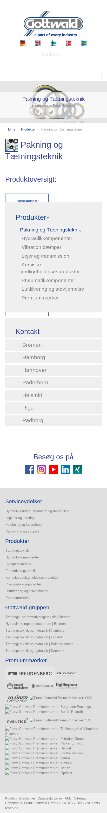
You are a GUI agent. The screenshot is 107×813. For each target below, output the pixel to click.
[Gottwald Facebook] (29, 469)
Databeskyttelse (50, 798)
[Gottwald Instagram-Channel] (41, 469)
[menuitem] (23, 43)
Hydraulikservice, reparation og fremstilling (37, 511)
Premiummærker (18, 598)
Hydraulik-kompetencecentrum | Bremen (35, 624)
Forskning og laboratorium (24, 525)
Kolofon (11, 798)
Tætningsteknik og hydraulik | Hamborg (34, 630)
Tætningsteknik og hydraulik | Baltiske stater (39, 644)
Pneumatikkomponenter (23, 584)
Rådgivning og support (22, 531)
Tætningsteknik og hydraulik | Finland (33, 637)
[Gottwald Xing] (77, 469)
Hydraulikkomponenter (22, 557)
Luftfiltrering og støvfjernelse (26, 591)
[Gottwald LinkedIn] (65, 469)
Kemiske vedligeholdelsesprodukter (32, 577)
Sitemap (80, 798)
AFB (68, 798)
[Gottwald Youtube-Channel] (53, 469)
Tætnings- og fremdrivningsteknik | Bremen (37, 617)
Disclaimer (27, 798)
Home (10, 129)
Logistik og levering (20, 518)
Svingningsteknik (18, 564)
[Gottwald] (53, 23)
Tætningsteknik (17, 550)
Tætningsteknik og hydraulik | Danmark (34, 651)
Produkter (28, 129)
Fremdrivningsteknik (20, 571)
